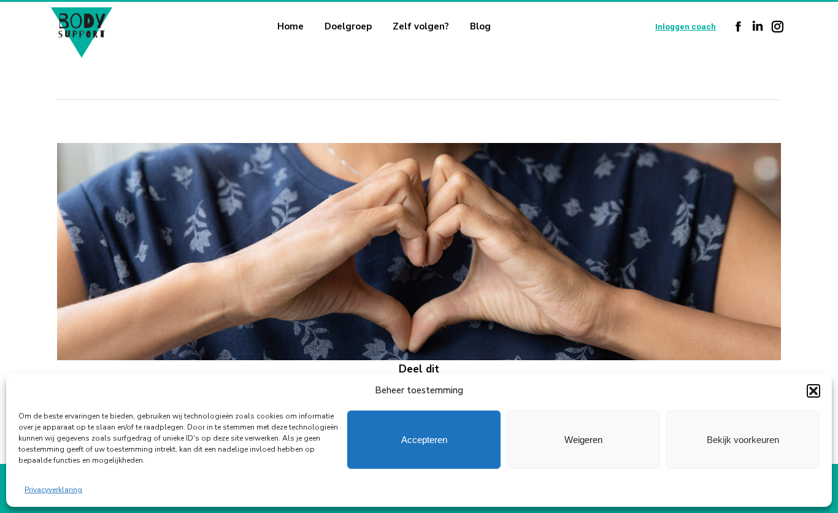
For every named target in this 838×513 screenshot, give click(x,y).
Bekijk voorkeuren (743, 439)
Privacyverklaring (53, 490)
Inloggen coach (685, 26)
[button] (813, 391)
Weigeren (583, 439)
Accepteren (424, 439)
